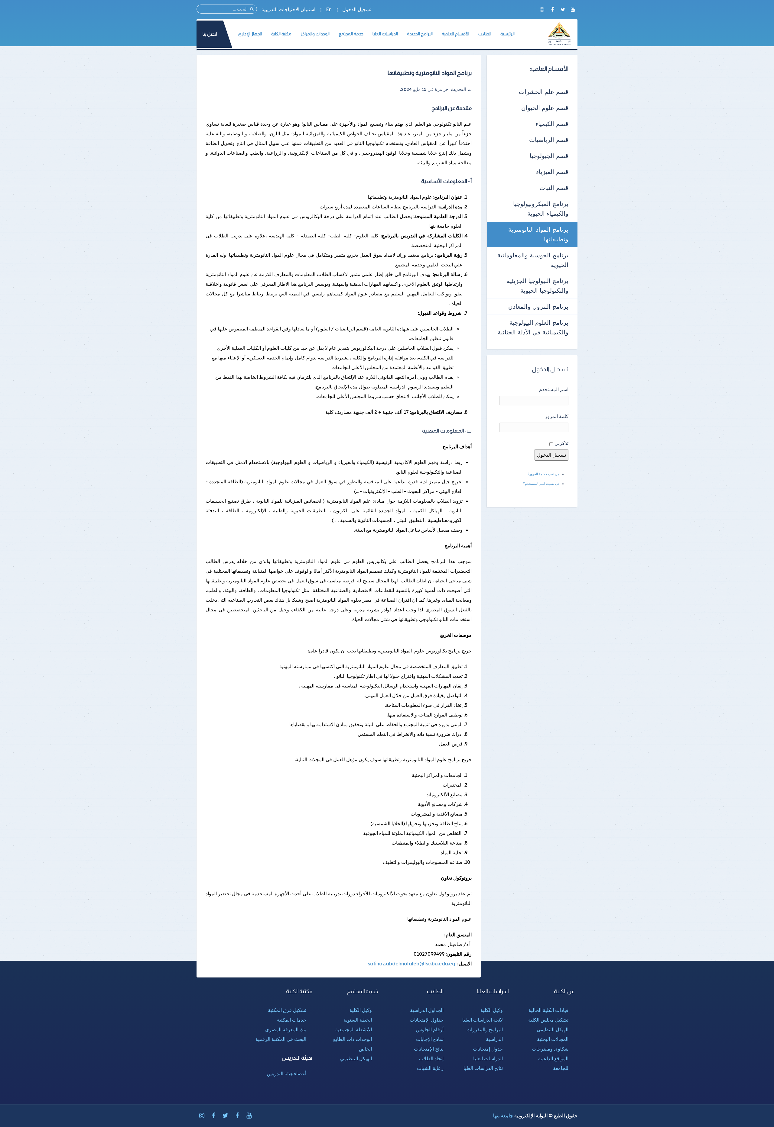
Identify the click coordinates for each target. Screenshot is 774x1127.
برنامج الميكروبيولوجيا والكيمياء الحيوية (540, 208)
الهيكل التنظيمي (356, 1058)
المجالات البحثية (552, 1039)
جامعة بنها (503, 1116)
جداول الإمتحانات (427, 1020)
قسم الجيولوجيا (549, 155)
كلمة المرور (556, 416)
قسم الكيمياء (551, 123)
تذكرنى (561, 443)
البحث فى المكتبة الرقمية (280, 1039)
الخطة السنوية (357, 1020)
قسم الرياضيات (548, 139)
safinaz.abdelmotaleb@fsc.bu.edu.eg (411, 964)
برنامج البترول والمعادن (538, 306)
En (329, 9)
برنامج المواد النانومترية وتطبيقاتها (538, 234)
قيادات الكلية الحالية (548, 1010)
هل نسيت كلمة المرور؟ (543, 474)
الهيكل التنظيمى (552, 1029)
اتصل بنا (210, 34)
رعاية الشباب (430, 1068)
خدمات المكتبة (291, 1020)
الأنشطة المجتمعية (353, 1029)
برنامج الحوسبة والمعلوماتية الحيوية (532, 260)
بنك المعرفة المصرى (285, 1029)
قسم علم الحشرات (543, 91)
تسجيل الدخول (356, 9)
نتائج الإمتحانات (429, 1049)
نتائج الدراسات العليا (483, 1068)
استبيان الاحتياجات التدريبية (288, 9)
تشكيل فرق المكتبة (287, 1010)
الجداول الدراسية (427, 1010)
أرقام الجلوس (430, 1029)
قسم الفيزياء (552, 171)
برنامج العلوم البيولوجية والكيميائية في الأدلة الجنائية (533, 327)
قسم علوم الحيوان (544, 107)
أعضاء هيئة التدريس (286, 1074)
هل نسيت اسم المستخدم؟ (541, 483)
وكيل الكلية (491, 1010)
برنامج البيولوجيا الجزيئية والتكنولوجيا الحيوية (537, 285)
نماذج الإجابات (430, 1039)
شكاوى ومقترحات (550, 1049)
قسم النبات (553, 188)
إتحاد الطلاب (431, 1058)
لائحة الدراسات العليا (482, 1020)
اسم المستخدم (553, 389)
